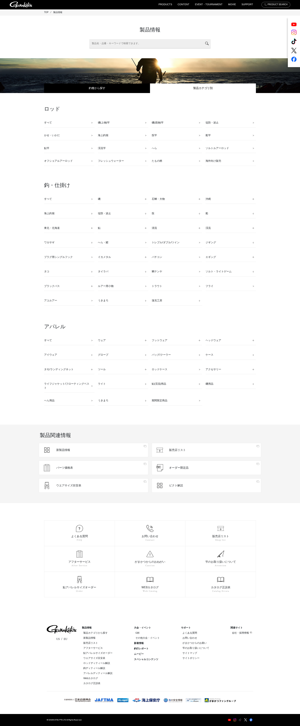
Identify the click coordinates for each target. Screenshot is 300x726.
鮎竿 (46, 148)
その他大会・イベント (147, 638)
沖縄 (208, 199)
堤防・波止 (212, 122)
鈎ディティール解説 (94, 668)
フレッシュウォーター (111, 161)
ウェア (102, 340)
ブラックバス (52, 286)
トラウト (157, 286)
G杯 (137, 633)
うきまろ (103, 300)
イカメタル (104, 257)
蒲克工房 (157, 300)
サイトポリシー (190, 658)
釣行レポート (141, 648)
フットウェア (159, 340)
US (58, 639)
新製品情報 (89, 638)
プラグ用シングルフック (58, 257)
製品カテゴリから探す (95, 633)
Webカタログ (90, 678)
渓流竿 (102, 148)
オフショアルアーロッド (58, 161)
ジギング (211, 242)
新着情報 (139, 643)
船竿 (208, 135)
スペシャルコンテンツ (146, 659)
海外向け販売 (213, 161)
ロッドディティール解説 (96, 663)
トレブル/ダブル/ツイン (166, 242)
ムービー (139, 654)
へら (154, 148)
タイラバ (103, 271)
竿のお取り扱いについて (195, 648)
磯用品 (209, 384)
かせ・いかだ (52, 135)
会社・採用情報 (240, 633)
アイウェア (50, 355)
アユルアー (50, 300)
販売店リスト (90, 643)
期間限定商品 (159, 400)
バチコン (157, 257)
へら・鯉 (103, 242)
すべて (48, 122)
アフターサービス (93, 648)
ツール (102, 369)
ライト (102, 384)
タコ (46, 271)
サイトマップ (189, 653)
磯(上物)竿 (104, 122)
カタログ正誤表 (91, 683)
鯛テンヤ (157, 271)
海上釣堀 (103, 135)
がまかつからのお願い (194, 643)
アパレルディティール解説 (97, 673)
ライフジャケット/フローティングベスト (66, 386)
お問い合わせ (189, 638)
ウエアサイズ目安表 (94, 658)
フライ (209, 286)
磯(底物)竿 (158, 122)
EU (65, 639)
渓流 (208, 228)
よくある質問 (189, 633)
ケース (209, 355)
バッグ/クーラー (161, 355)
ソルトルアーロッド (217, 148)
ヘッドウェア (213, 340)
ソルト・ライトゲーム (219, 271)
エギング (211, 257)
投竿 (154, 135)
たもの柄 (157, 161)
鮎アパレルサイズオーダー (97, 653)
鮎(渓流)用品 (159, 384)
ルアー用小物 (106, 286)
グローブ (103, 355)
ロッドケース (159, 369)
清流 (154, 228)
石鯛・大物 (158, 199)
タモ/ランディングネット (59, 369)
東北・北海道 (52, 228)
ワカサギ (49, 242)
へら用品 (49, 400)
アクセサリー (213, 369)
